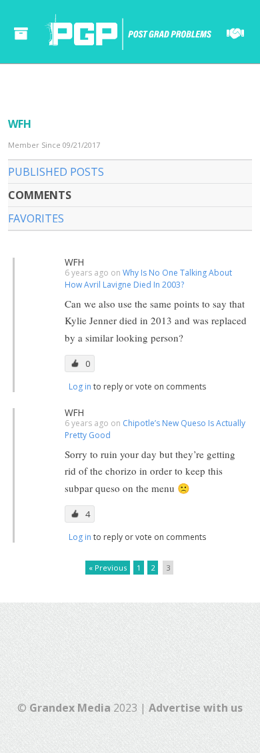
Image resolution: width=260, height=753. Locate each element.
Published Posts (56, 171)
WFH (74, 262)
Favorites (36, 218)
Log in (81, 386)
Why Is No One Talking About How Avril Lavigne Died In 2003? (148, 278)
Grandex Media (70, 707)
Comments (39, 195)
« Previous (108, 568)
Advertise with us (196, 707)
